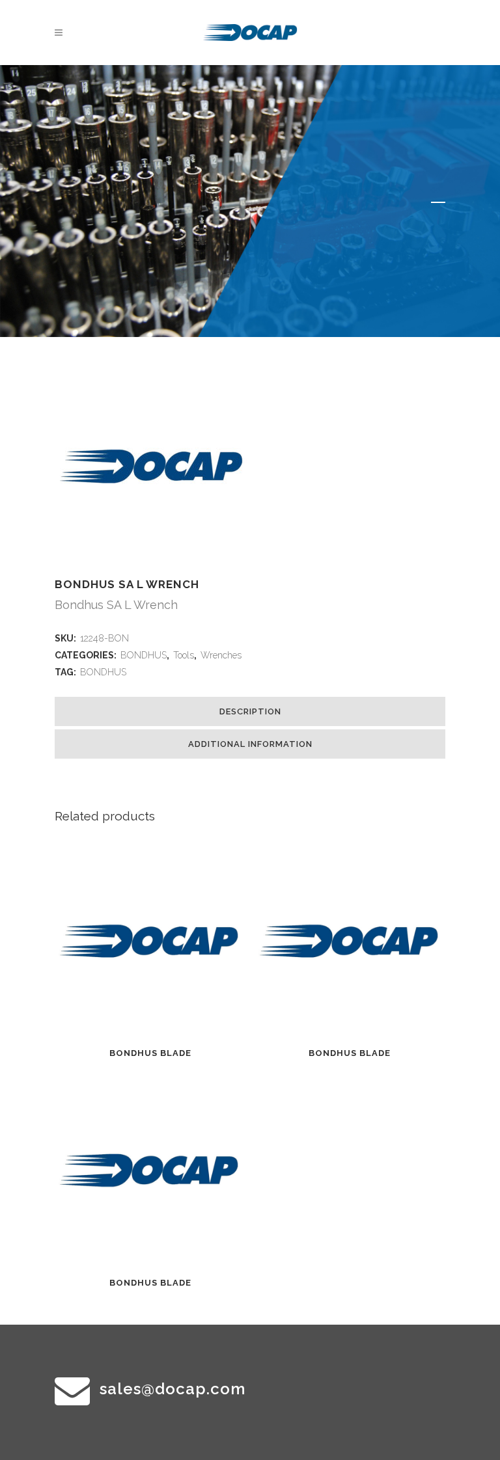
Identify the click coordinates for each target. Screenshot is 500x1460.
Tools (183, 655)
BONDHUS (143, 655)
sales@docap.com (172, 1388)
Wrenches (221, 655)
